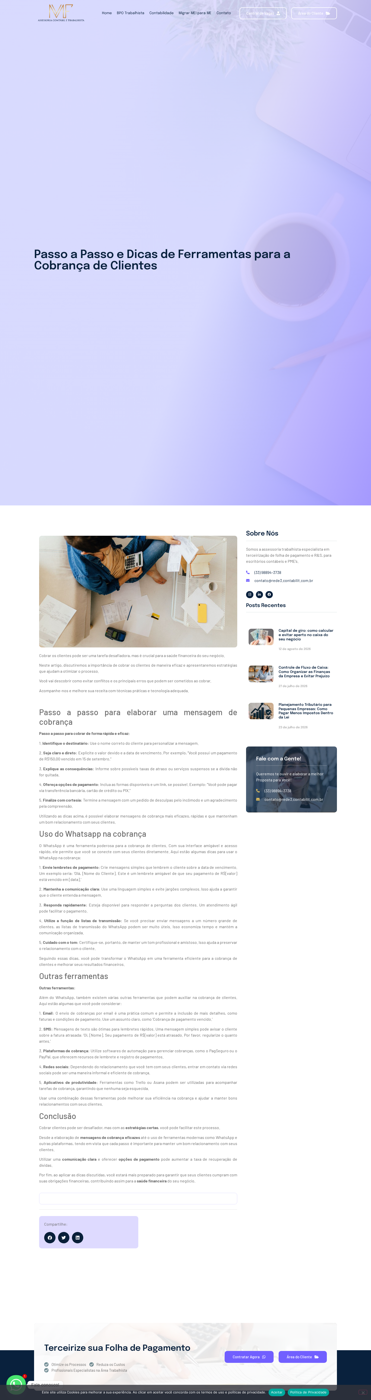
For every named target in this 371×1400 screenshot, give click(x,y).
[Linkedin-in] (259, 594)
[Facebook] (269, 594)
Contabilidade (161, 13)
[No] (363, 1392)
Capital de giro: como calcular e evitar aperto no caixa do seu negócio (306, 635)
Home (107, 13)
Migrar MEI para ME (195, 13)
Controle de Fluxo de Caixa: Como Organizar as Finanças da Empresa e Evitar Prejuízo (304, 672)
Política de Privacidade (308, 1392)
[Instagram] (249, 594)
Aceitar (277, 1392)
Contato (224, 13)
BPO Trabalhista (130, 13)
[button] (50, 1237)
